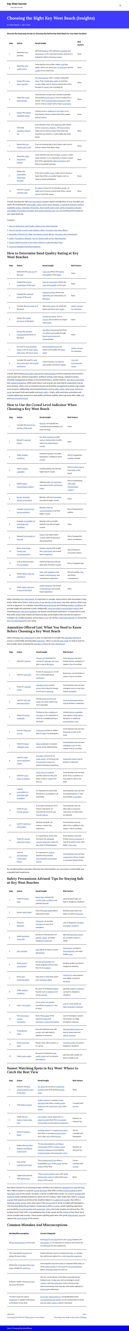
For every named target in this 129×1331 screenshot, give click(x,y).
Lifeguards (40, 730)
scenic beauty (22, 1218)
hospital (45, 1019)
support (51, 852)
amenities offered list (30, 208)
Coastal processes (49, 316)
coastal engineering (18, 383)
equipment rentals (45, 762)
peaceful (44, 1123)
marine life (48, 941)
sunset (40, 1109)
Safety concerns (77, 306)
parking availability (76, 712)
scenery (46, 87)
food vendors (65, 128)
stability (49, 275)
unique (57, 1147)
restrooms (45, 128)
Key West (60, 111)
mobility (46, 173)
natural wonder (43, 1120)
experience (61, 101)
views (37, 81)
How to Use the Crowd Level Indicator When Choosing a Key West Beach (38, 230)
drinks (48, 1300)
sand (62, 64)
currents (63, 155)
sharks (44, 938)
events (30, 536)
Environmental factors (51, 347)
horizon (58, 1136)
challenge (51, 111)
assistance (40, 924)
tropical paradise (44, 1153)
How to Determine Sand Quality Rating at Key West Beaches (33, 226)
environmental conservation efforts (22, 859)
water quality (26, 1056)
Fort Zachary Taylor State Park (24, 1120)
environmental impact (19, 398)
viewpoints (66, 1188)
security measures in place (46, 842)
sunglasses (57, 1297)
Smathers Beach (44, 1130)
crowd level (66, 104)
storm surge (33, 353)
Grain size (46, 272)
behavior (53, 575)
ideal (13, 214)
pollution (42, 1059)
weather (50, 453)
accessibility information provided (21, 178)
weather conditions (75, 605)
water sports (41, 759)
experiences (39, 54)
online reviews (50, 1267)
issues (52, 173)
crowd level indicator (68, 205)
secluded (62, 1120)
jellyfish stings (75, 1029)
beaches (45, 51)
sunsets (38, 84)
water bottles (56, 1300)
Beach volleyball (42, 744)
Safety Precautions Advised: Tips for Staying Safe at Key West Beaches (37, 238)
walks (73, 470)
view (48, 1136)
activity (39, 747)
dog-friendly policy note (49, 208)
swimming (26, 1268)
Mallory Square (26, 1105)
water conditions (47, 900)
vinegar (38, 1032)
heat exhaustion (69, 951)
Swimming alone (69, 1043)
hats (50, 1297)
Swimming (67, 975)
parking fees (77, 467)
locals (63, 1267)
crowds (42, 446)
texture (61, 272)
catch (75, 1188)
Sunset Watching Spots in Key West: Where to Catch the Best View (36, 242)
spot (36, 194)
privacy (38, 688)
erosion (45, 319)
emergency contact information (47, 1022)
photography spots (45, 1177)
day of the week (26, 428)
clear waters (54, 81)
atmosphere (44, 1243)
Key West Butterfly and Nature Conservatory (25, 1148)
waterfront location (60, 1130)
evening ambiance (70, 1191)
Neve (9, 1328)
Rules (42, 572)
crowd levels (47, 551)
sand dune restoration (75, 380)
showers (53, 128)
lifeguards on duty (70, 732)
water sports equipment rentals (23, 760)
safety (37, 158)
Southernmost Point (24, 1165)
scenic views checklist (50, 205)
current (38, 900)
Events (42, 535)
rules (81, 572)
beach (59, 57)
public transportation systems (73, 487)
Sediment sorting (49, 292)
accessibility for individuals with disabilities (26, 524)
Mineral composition (50, 282)
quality (37, 71)
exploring (52, 608)
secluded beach (51, 101)
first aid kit (26, 1005)
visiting (54, 1303)
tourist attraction (40, 1191)
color (44, 285)
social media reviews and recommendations (23, 551)
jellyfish (38, 938)
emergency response (71, 926)
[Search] (120, 5)
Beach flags (40, 897)
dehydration (40, 953)
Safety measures (46, 586)
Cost (73, 360)
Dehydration (67, 948)
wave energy (31, 306)
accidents (47, 968)
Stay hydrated (22, 951)
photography (25, 1179)
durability (53, 285)
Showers (39, 658)
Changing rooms (42, 685)
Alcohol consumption (43, 962)
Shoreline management (51, 330)
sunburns (43, 1283)
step (55, 641)
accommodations (46, 511)
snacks (42, 1300)
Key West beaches (42, 78)
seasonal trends (50, 605)
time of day (31, 425)
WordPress (27, 1328)
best (9, 621)
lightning (51, 992)
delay (82, 923)
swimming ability (23, 980)
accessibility (77, 797)
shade (50, 779)
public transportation (53, 482)
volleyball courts (69, 745)
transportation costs (70, 721)
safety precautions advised (23, 159)
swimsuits (50, 691)
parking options (41, 117)
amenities (63, 51)
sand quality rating (34, 205)
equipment (13, 1300)
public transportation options (67, 608)
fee (71, 664)
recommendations (75, 1267)
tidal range (21, 353)
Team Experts (14, 25)
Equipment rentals (70, 759)
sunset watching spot (46, 211)
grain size (31, 272)
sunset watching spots (25, 1090)
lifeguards (20, 926)
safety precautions (59, 161)
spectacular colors (61, 1153)
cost (82, 395)
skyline (40, 1167)
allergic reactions (69, 1035)
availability (78, 661)
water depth (27, 912)
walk (79, 715)
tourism (42, 440)
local (26, 536)
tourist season (49, 98)
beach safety (43, 392)
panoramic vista (56, 1106)
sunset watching (54, 1123)
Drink (38, 950)
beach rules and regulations (26, 611)
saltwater (47, 661)
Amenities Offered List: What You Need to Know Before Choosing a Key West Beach (43, 234)
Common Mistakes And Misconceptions (24, 247)
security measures (75, 839)
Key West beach (35, 202)
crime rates (72, 845)
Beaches (43, 423)
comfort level (62, 67)
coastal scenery (60, 1133)
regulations (51, 572)
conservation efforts (70, 857)
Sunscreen (44, 1297)
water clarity (33, 350)
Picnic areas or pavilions (45, 772)
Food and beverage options (73, 700)
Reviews (43, 548)
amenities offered (71, 638)
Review (19, 81)
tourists (75, 1106)
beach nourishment (50, 336)
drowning (79, 914)
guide (66, 641)
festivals (20, 539)
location (46, 1016)
